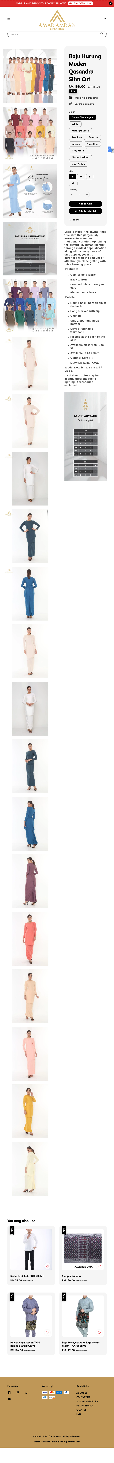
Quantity (73, 189)
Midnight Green (80, 130)
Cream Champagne (82, 117)
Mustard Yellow (80, 157)
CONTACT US (83, 1397)
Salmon (76, 144)
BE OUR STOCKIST (85, 1405)
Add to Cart (85, 203)
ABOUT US (81, 1393)
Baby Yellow (78, 163)
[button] (9, 19)
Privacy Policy (58, 1441)
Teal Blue (77, 137)
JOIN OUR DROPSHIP (87, 1401)
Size (71, 170)
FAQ (78, 1414)
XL (73, 183)
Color (72, 111)
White (75, 124)
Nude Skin (92, 144)
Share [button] (76, 219)
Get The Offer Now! (80, 3)
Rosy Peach (78, 150)
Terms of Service (42, 1441)
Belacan (93, 137)
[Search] (102, 34)
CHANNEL (81, 1409)
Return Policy (74, 1441)
